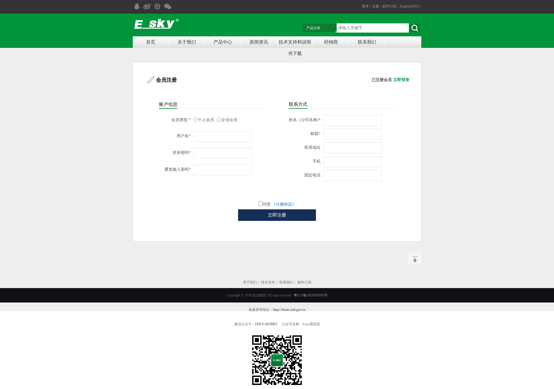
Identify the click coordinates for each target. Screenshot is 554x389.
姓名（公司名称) (305, 120)
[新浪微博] (147, 6)
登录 (365, 6)
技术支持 (268, 282)
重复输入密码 (177, 169)
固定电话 (312, 175)
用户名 (184, 136)
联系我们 (367, 42)
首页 (150, 42)
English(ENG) (410, 6)
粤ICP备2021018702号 (310, 295)
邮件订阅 (389, 6)
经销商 (331, 42)
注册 (375, 6)
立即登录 (401, 80)
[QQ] (136, 6)
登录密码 (182, 153)
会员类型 (181, 120)
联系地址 (312, 147)
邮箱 (315, 133)
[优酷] (157, 6)
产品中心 (223, 42)
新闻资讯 (259, 42)
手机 (316, 161)
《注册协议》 (284, 204)
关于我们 (186, 42)
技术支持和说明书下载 (295, 44)
